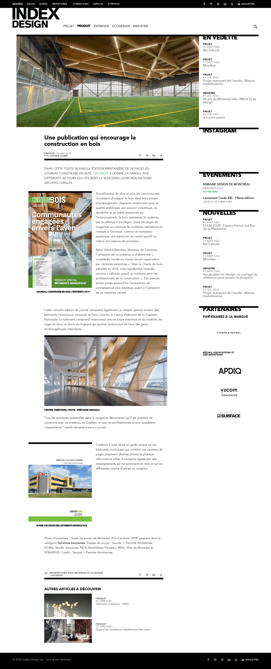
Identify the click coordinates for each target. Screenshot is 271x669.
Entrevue (101, 26)
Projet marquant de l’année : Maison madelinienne (229, 82)
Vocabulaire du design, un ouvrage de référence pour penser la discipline (230, 276)
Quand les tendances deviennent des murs (123, 629)
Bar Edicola (211, 50)
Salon (31, 4)
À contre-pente (214, 117)
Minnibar (209, 65)
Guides (43, 4)
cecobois (57, 575)
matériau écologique (88, 573)
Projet (68, 26)
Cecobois (100, 173)
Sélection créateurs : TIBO (112, 604)
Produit (83, 26)
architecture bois (61, 573)
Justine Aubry (59, 156)
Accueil (17, 4)
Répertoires (59, 4)
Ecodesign (121, 26)
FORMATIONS (81, 4)
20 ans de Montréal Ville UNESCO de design (229, 101)
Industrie (140, 26)
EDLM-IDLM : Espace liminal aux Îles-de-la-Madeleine (229, 227)
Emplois (98, 4)
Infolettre (248, 4)
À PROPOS (114, 4)
